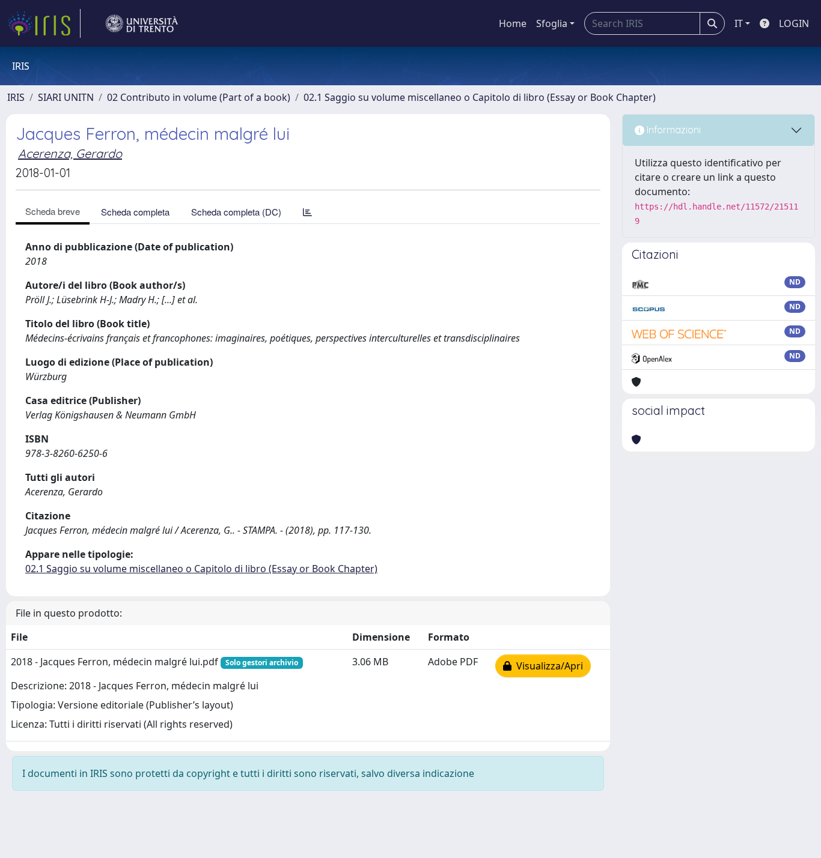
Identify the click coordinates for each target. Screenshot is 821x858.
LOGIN (794, 23)
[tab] (307, 211)
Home (512, 23)
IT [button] (738, 23)
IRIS (16, 97)
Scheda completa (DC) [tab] (236, 211)
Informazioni (672, 130)
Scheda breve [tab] (52, 211)
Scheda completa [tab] (135, 211)
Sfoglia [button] (551, 23)
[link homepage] (44, 23)
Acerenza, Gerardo (70, 153)
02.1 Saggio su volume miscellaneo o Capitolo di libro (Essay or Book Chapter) (480, 97)
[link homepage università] (142, 23)
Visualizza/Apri (547, 665)
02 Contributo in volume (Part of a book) (198, 97)
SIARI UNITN (66, 97)
